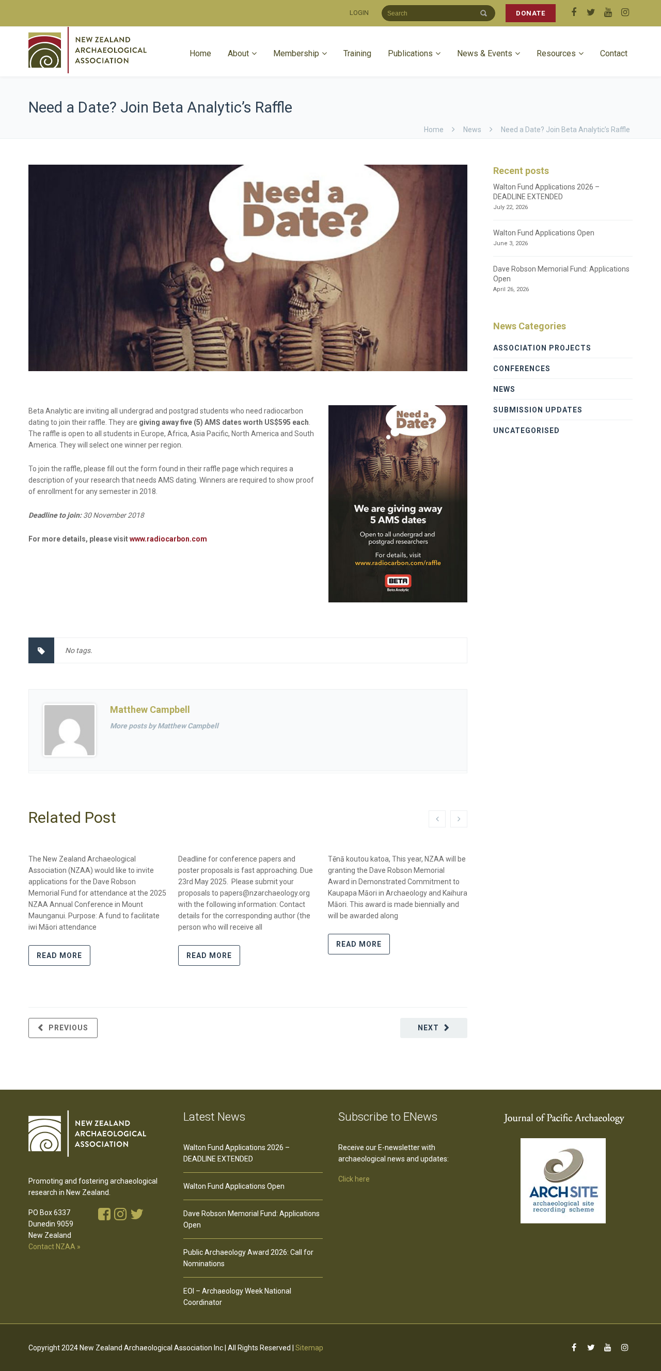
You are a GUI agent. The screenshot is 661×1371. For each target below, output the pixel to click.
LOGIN (359, 13)
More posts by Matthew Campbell (164, 726)
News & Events (484, 53)
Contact (613, 53)
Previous (68, 1028)
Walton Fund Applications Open (543, 233)
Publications (410, 53)
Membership (296, 53)
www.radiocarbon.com (168, 539)
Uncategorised (526, 430)
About (238, 53)
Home (200, 53)
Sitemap (309, 1348)
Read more (59, 955)
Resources (556, 53)
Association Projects (542, 348)
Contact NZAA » (54, 1246)
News (472, 129)
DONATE (530, 13)
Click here (354, 1179)
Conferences (521, 368)
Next (428, 1028)
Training (357, 53)
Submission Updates (538, 410)
